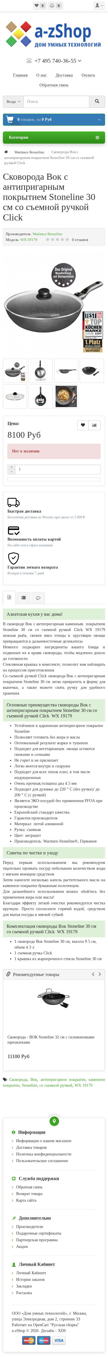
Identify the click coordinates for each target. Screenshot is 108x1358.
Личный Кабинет (31, 1273)
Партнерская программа (37, 1240)
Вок (34, 1079)
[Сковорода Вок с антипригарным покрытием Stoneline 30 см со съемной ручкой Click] (54, 302)
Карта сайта (26, 1200)
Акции (22, 1246)
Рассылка (24, 1293)
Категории (18, 137)
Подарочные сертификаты (38, 1233)
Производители (29, 1227)
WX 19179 (83, 1085)
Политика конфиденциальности (43, 1154)
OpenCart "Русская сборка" (56, 1325)
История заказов (30, 1279)
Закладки (24, 1286)
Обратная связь (29, 1187)
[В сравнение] (94, 425)
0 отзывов (80, 240)
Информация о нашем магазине (43, 1141)
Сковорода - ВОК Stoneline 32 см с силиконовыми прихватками (50, 1040)
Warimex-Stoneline (47, 234)
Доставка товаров (31, 1147)
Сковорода (18, 1079)
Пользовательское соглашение (42, 1161)
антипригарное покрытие (63, 1079)
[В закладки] (83, 425)
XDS (62, 1331)
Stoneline (29, 1085)
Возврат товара (29, 1194)
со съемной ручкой (55, 1085)
